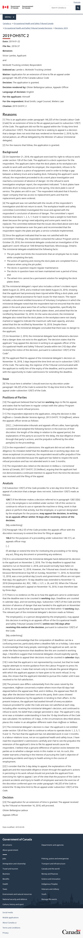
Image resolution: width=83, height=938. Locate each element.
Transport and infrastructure (53, 863)
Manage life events (49, 899)
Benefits (6, 879)
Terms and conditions (11, 928)
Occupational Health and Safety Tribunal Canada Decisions (28, 28)
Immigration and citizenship (14, 863)
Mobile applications (11, 917)
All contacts (7, 845)
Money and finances (50, 874)
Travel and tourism (10, 869)
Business (6, 874)
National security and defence (15, 899)
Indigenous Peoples (50, 884)
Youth (44, 894)
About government (10, 850)
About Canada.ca (9, 922)
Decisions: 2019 (61, 28)
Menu (8, 16)
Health (5, 884)
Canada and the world (51, 869)
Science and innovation (51, 879)
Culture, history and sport (13, 904)
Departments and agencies (53, 845)
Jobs (4, 858)
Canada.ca (7, 23)
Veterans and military (50, 889)
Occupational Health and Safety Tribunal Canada (33, 23)
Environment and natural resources (17, 894)
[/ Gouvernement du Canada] (18, 7)
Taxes (5, 889)
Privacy (5, 933)
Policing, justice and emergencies (55, 858)
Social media (8, 912)
